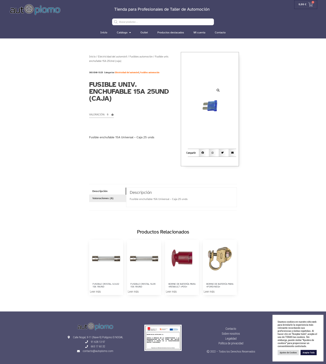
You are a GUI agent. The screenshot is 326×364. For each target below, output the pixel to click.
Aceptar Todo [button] (309, 352)
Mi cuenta (199, 32)
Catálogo (122, 32)
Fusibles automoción (141, 56)
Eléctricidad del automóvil (112, 56)
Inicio (103, 32)
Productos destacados (170, 32)
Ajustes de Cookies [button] (288, 352)
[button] (101, 115)
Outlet (144, 32)
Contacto (220, 32)
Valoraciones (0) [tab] (102, 198)
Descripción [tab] (99, 191)
